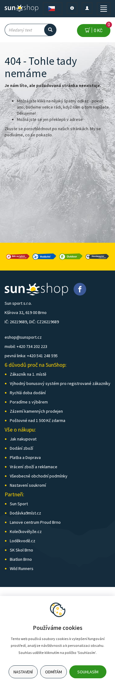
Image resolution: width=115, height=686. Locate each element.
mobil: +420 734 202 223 (26, 346)
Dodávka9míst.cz (25, 513)
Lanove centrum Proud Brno (35, 522)
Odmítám (53, 672)
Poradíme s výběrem (29, 402)
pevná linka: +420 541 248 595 (31, 355)
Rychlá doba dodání (28, 392)
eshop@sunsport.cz (23, 337)
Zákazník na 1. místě (28, 374)
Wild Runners (21, 568)
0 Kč (101, 28)
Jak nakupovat (23, 439)
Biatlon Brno (21, 559)
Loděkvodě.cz (22, 540)
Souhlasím (87, 672)
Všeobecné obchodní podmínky (38, 476)
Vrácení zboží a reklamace (33, 466)
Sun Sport (19, 503)
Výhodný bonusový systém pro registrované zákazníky (60, 383)
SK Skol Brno (21, 550)
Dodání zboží (21, 448)
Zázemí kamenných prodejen (36, 411)
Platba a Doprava (25, 457)
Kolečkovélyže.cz (26, 531)
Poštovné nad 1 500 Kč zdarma (37, 420)
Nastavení (23, 672)
